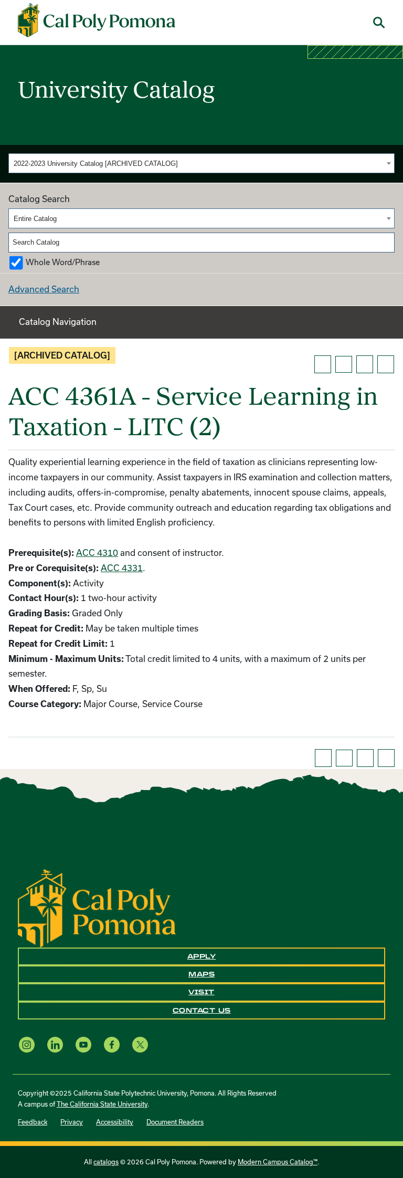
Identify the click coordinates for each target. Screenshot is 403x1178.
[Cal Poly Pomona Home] (96, 20)
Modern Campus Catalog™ (277, 1161)
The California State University (102, 1104)
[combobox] (201, 163)
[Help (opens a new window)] (385, 364)
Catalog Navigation (58, 322)
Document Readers (175, 1122)
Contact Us (202, 1010)
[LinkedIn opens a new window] (55, 1044)
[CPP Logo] (97, 907)
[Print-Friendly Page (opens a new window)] (364, 364)
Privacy (71, 1122)
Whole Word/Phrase (63, 262)
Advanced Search (43, 289)
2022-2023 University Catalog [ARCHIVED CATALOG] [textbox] (96, 163)
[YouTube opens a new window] (83, 1044)
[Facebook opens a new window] (112, 1044)
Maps (201, 974)
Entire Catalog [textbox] (35, 219)
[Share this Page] (343, 364)
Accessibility (114, 1122)
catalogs (106, 1161)
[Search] (387, 243)
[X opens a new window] (140, 1044)
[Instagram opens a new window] (27, 1044)
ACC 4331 (122, 568)
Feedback (32, 1122)
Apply (201, 956)
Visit (201, 992)
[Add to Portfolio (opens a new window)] (322, 364)
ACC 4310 (97, 553)
